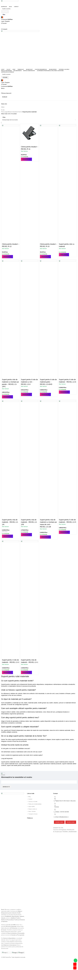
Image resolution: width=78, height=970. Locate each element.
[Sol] (21, 953)
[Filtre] (2, 960)
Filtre (4, 117)
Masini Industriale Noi (14, 111)
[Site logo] (9, 2)
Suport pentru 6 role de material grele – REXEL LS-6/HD (48, 382)
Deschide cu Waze (59, 822)
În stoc (3, 110)
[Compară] (4, 241)
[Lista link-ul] (39, 806)
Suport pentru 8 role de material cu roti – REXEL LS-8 (29, 382)
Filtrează (4, 97)
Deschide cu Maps (71, 822)
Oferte (2, 107)
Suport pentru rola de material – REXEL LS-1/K (10, 522)
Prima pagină (4, 111)
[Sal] (15, 953)
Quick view (8, 241)
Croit (21, 111)
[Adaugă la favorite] (12, 241)
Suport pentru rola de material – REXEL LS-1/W (29, 522)
